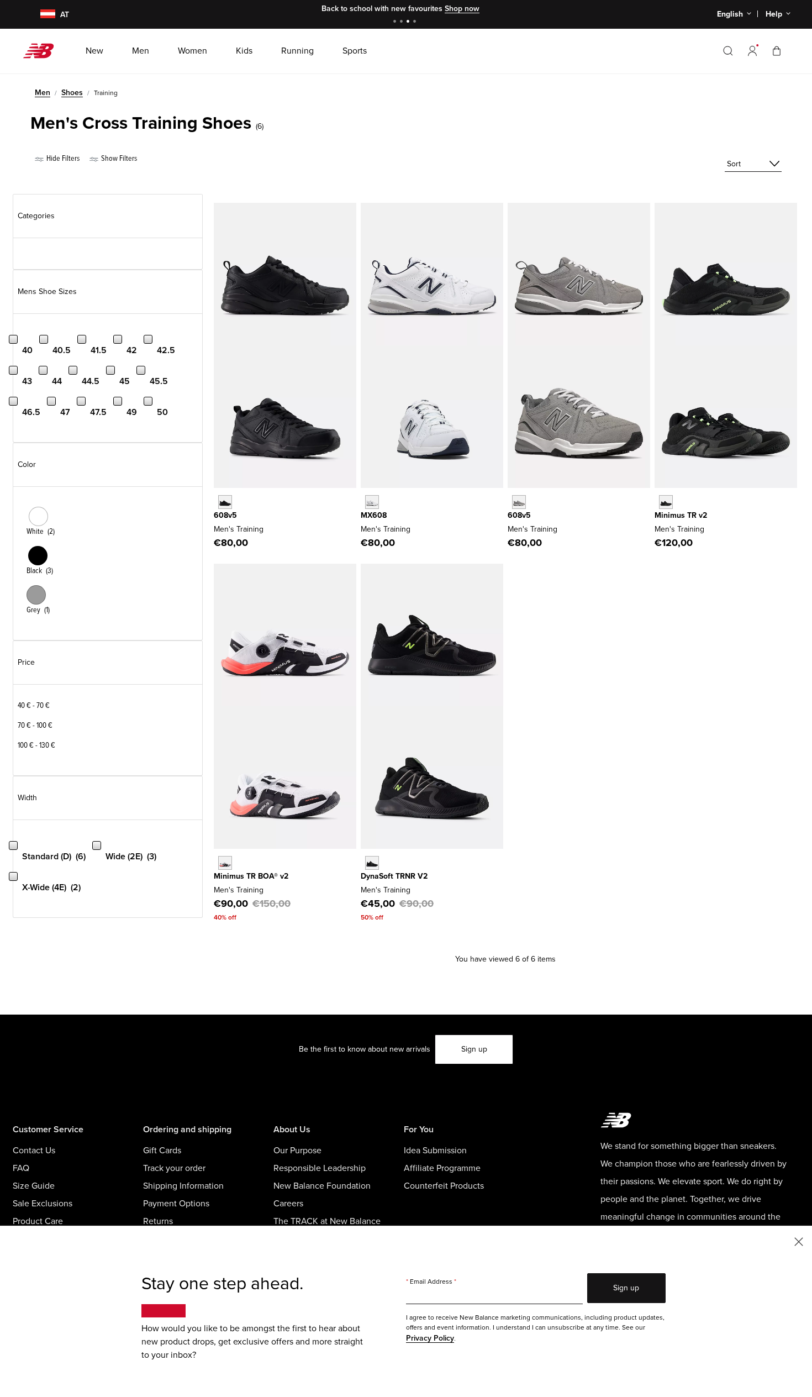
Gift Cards (162, 1150)
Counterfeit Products (444, 1185)
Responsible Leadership (319, 1168)
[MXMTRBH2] (225, 863)
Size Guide (34, 1185)
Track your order (174, 1168)
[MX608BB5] (225, 502)
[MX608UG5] (519, 502)
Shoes (72, 92)
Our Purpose (297, 1150)
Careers (288, 1203)
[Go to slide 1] (396, 22)
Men (42, 92)
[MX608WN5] (372, 502)
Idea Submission (435, 1150)
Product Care (38, 1221)
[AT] (40, 14)
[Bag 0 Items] (776, 50)
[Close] (798, 1241)
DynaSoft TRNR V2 (394, 876)
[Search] (728, 51)
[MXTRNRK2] (372, 863)
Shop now (462, 8)
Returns (158, 1221)
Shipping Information (183, 1185)
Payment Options (176, 1203)
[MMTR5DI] (666, 502)
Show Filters (118, 158)
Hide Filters (62, 158)
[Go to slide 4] (416, 22)
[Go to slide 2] (402, 22)
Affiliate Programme (442, 1168)
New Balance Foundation (322, 1185)
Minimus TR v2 (681, 515)
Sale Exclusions (42, 1203)
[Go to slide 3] (409, 22)
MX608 (374, 515)
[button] (752, 51)
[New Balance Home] (43, 51)
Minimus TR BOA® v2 (251, 876)
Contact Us (34, 1150)
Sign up (474, 1049)
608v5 (225, 515)
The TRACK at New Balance (327, 1221)
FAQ (21, 1168)
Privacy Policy (430, 1338)
